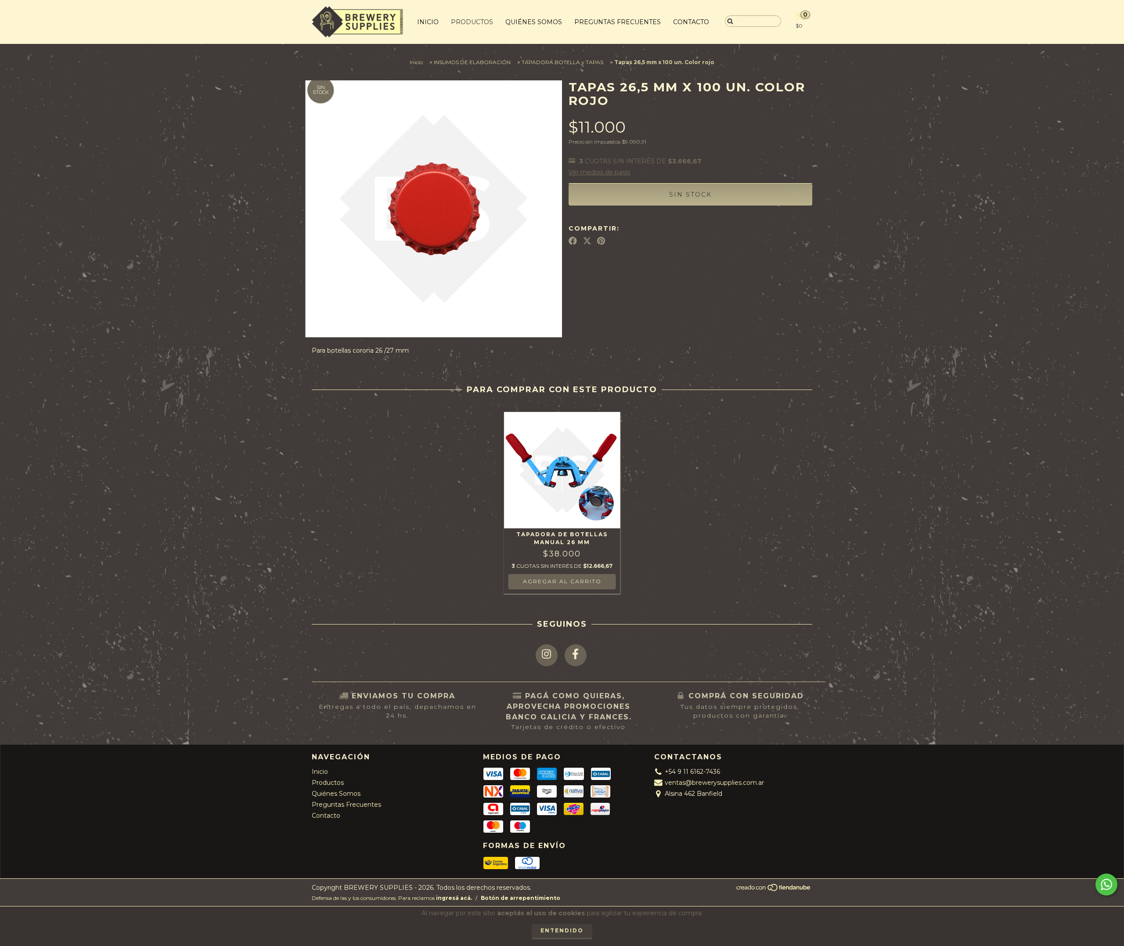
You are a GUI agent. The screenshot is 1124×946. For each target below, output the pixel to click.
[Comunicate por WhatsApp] (1106, 884)
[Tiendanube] (773, 889)
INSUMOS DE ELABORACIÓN (472, 62)
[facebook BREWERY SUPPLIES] (576, 655)
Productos (472, 22)
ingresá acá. (454, 898)
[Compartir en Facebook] (573, 240)
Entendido (562, 930)
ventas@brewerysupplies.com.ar (714, 783)
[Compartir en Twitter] (587, 240)
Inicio (428, 22)
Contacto (691, 22)
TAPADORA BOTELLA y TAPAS (562, 62)
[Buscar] (728, 20)
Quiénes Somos (533, 22)
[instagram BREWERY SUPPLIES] (547, 655)
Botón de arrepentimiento (520, 898)
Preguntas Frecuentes (617, 22)
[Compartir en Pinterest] (601, 240)
